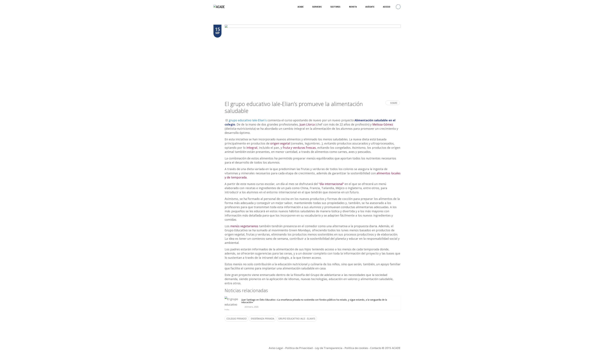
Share (393, 102)
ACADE (300, 6)
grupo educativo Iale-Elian (246, 120)
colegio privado (236, 318)
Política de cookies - (357, 348)
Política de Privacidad (299, 348)
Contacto (375, 348)
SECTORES (335, 6)
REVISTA (353, 6)
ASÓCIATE (369, 6)
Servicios (317, 6)
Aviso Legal (276, 348)
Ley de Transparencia (329, 348)
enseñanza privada (262, 318)
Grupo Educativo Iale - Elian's (296, 318)
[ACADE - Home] (219, 7)
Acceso (386, 6)
